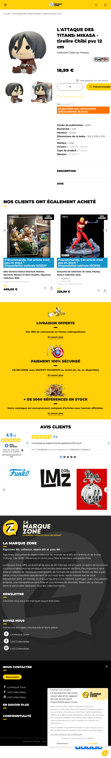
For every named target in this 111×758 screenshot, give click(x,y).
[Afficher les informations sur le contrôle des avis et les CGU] (22, 450)
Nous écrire (12, 677)
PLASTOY (74, 154)
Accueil (6, 14)
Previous (5, 230)
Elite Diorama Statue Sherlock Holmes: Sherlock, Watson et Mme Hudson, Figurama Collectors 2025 (27, 274)
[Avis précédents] (27, 443)
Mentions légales (31, 741)
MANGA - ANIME (78, 146)
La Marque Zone (19, 634)
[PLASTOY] (101, 59)
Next (106, 230)
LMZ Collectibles (19, 641)
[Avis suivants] (109, 443)
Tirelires (83, 150)
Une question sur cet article (94, 80)
